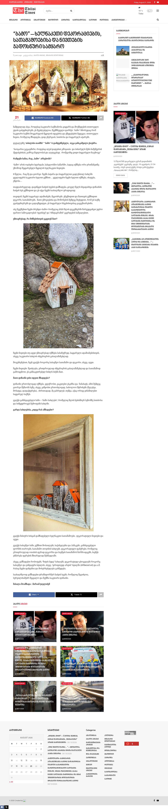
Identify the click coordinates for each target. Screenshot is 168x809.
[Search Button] (71, 10)
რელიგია (104, 20)
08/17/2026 (67, 674)
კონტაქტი (28, 2)
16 (41, 761)
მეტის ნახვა (122, 175)
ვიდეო (89, 765)
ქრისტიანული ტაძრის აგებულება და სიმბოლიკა (141, 50)
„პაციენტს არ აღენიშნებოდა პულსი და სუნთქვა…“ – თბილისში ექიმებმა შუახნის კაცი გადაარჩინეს (81, 667)
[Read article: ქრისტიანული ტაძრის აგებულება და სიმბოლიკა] (122, 50)
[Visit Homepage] (24, 10)
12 (21, 761)
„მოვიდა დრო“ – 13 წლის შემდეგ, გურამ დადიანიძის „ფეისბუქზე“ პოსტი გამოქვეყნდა (32, 632)
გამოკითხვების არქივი (93, 743)
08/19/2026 (20, 639)
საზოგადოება (79, 20)
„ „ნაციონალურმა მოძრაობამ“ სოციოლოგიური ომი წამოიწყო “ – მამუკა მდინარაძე (141, 80)
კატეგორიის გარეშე (91, 775)
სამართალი (110, 775)
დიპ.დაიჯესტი (92, 754)
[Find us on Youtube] (158, 800)
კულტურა (108, 735)
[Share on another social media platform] (101, 117)
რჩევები (108, 768)
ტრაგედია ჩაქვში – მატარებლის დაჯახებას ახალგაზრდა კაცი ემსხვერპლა (79, 701)
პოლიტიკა (25, 20)
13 (26, 761)
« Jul (11, 782)
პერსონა (65, 20)
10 (12, 761)
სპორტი (93, 20)
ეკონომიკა (91, 758)
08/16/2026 (67, 709)
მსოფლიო (53, 20)
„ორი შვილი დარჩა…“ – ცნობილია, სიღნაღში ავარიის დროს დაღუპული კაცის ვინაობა (81, 632)
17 (12, 766)
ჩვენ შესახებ (39, 2)
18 (16, 766)
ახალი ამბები (39, 55)
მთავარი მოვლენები (54, 55)
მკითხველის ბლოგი (110, 746)
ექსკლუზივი (39, 20)
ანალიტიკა (91, 735)
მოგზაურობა (110, 750)
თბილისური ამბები (91, 769)
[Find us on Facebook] (154, 800)
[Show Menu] (157, 11)
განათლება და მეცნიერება (92, 749)
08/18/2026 (67, 639)
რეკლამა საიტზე (16, 2)
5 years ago (17, 55)
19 (21, 766)
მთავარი (13, 20)
